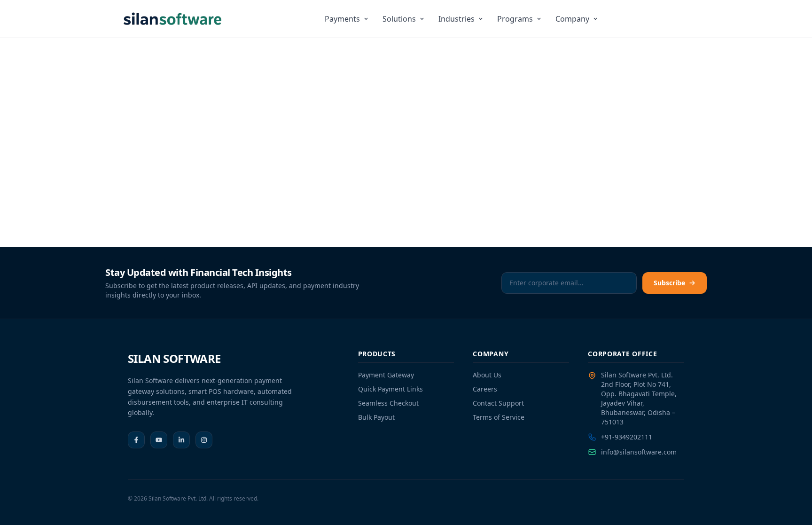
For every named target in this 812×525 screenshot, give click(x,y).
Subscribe (669, 282)
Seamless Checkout (388, 403)
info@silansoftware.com (639, 451)
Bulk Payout (376, 417)
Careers (485, 388)
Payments (342, 19)
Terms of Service (498, 417)
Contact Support (498, 403)
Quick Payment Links (390, 388)
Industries (456, 19)
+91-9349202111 (626, 436)
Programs (515, 19)
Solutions (399, 19)
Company (572, 19)
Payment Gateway (386, 374)
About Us (487, 374)
